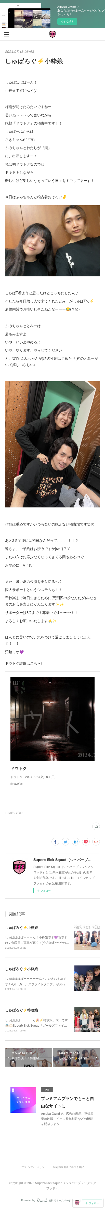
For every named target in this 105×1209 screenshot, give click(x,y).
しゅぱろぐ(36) (13, 812)
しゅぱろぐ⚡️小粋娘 (21, 927)
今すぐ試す (67, 21)
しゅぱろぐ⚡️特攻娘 (21, 1009)
